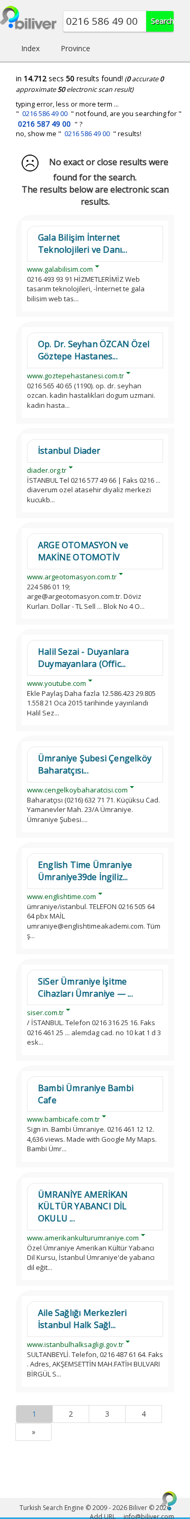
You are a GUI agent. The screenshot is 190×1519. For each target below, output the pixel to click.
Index (30, 48)
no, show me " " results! (78, 133)
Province (75, 48)
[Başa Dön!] (168, 1500)
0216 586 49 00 (45, 113)
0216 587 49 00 (44, 124)
